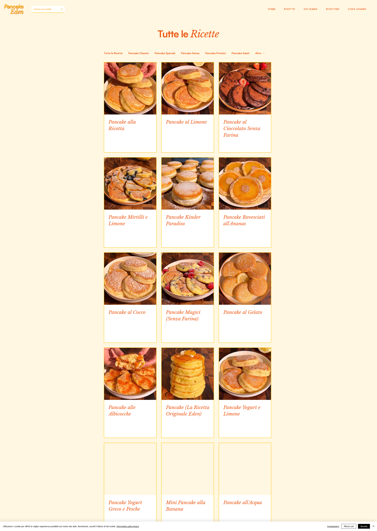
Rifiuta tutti (349, 526)
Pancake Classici (138, 53)
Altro (258, 53)
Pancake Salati (240, 53)
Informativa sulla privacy (127, 526)
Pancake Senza (190, 53)
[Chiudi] (373, 526)
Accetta (364, 526)
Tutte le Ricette (113, 53)
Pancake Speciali (165, 53)
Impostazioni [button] (333, 526)
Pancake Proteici (215, 53)
